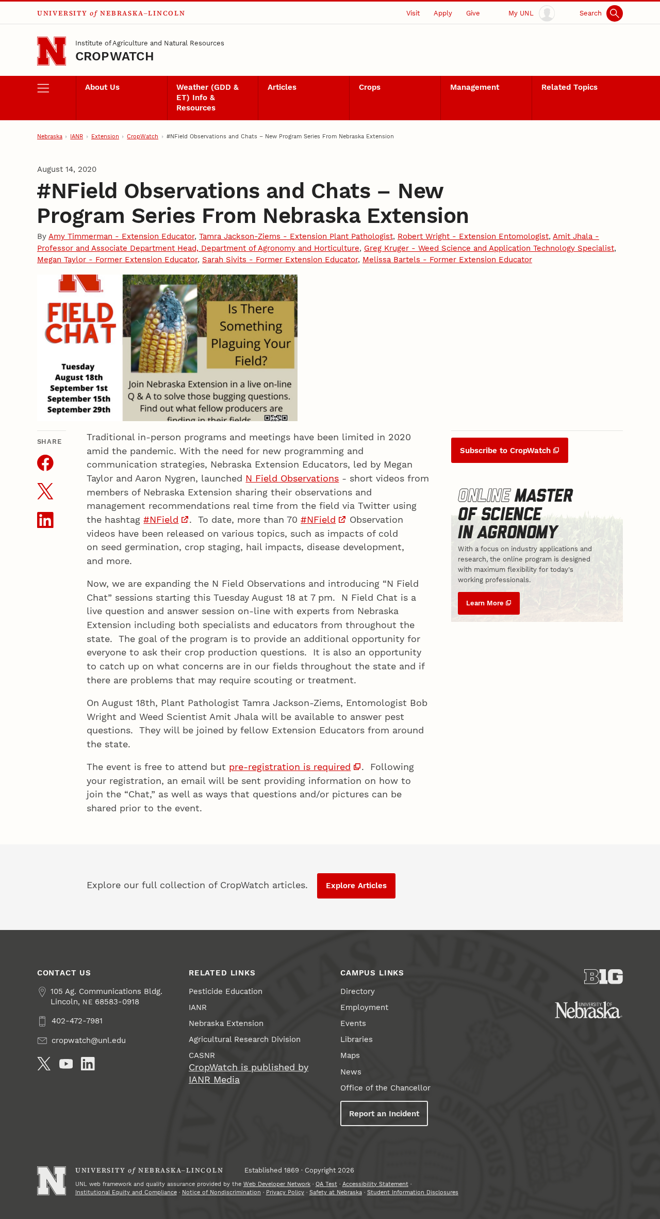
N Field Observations (292, 478)
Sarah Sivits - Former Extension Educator (280, 259)
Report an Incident (384, 1113)
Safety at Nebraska (335, 1192)
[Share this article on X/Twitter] (45, 491)
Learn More (485, 603)
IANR (76, 136)
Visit (413, 13)
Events (353, 1023)
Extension (105, 136)
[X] (44, 1064)
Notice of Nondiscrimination (221, 1192)
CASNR (202, 1055)
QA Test (326, 1184)
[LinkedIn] (88, 1064)
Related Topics (569, 87)
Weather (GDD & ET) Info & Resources (207, 98)
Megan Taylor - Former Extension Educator (117, 259)
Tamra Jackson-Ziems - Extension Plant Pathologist (296, 236)
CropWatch (114, 56)
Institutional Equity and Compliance (126, 1192)
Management (474, 87)
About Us (102, 87)
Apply (443, 13)
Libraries (356, 1039)
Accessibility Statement (375, 1184)
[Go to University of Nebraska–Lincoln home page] (51, 51)
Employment (364, 1007)
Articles (282, 87)
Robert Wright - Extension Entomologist (473, 236)
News (350, 1072)
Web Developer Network (276, 1184)
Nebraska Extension (226, 1023)
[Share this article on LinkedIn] (45, 520)
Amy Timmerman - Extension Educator (121, 236)
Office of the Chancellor (385, 1088)
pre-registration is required (290, 766)
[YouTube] (66, 1064)
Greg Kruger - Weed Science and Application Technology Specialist (489, 248)
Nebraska (49, 136)
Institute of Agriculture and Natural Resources (149, 43)
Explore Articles (356, 885)
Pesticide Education (225, 991)
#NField (160, 519)
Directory (357, 991)
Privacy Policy (285, 1192)
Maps (350, 1055)
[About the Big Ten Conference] (603, 977)
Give (473, 13)
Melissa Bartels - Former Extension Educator (447, 259)
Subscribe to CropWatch (505, 450)
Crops (370, 87)
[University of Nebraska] (588, 1009)
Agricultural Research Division (245, 1039)
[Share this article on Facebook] (45, 463)
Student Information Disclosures (412, 1192)
